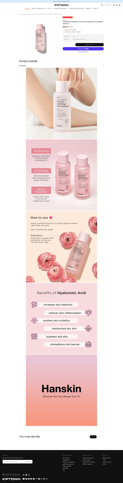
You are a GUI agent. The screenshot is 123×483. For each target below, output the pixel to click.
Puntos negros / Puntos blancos (80, 39)
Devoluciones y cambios (89, 462)
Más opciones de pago (83, 51)
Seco (74, 36)
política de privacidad (68, 464)
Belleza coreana (37, 8)
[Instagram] (23, 475)
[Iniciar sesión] (117, 5)
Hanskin (65, 20)
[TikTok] (29, 475)
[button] (114, 5)
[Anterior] (100, 437)
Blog (64, 470)
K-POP (48, 8)
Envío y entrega (86, 460)
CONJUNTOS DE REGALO (76, 8)
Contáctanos (66, 460)
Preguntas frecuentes (88, 458)
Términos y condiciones (69, 462)
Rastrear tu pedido (87, 464)
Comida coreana (60, 8)
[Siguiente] (103, 437)
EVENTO (95, 8)
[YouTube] (26, 475)
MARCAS (88, 8)
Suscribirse (28, 461)
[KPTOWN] (11, 479)
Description (23, 65)
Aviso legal (65, 468)
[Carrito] (119, 5)
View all (93, 436)
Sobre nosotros (66, 458)
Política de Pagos (67, 466)
